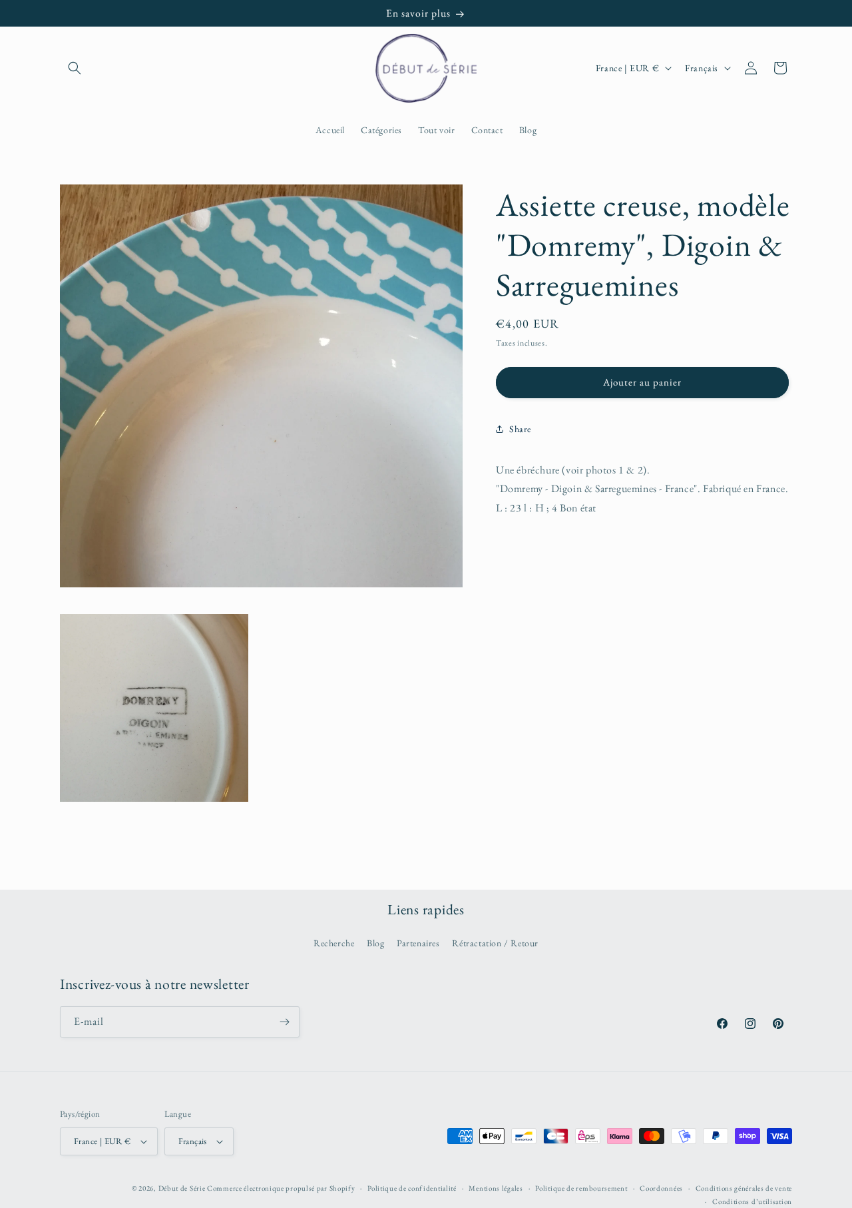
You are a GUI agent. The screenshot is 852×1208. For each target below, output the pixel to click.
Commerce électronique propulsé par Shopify (281, 1188)
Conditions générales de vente (744, 1188)
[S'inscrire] (284, 1022)
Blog (375, 943)
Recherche (334, 943)
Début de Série (182, 1188)
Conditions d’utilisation (752, 1201)
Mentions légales (496, 1188)
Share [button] (520, 428)
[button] (74, 68)
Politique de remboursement (581, 1188)
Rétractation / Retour (495, 943)
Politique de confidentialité (412, 1188)
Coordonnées (661, 1188)
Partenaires (418, 943)
